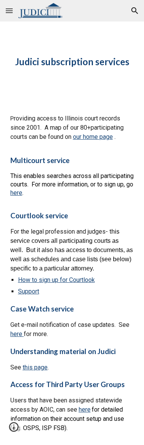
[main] (72, 61)
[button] (9, 10)
